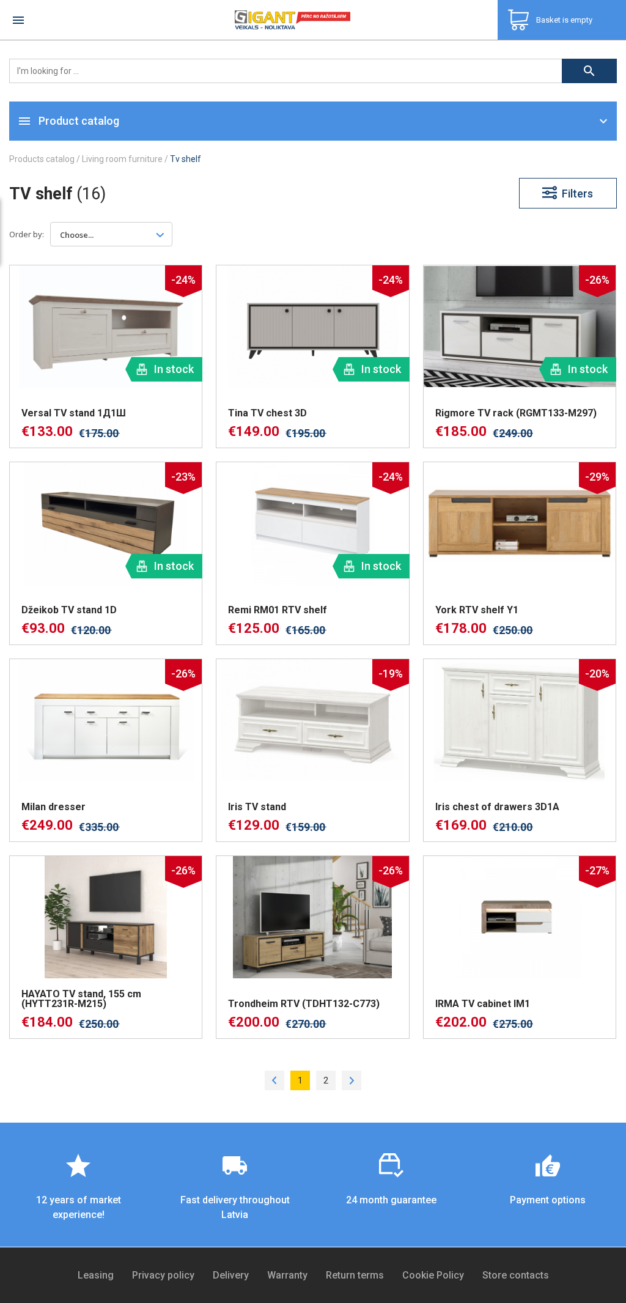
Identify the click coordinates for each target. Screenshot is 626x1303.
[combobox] (111, 234)
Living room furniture (122, 159)
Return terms (355, 1275)
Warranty (287, 1275)
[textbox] (83, 234)
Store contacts (515, 1275)
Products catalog (42, 159)
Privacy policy (163, 1275)
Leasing (96, 1275)
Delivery (231, 1275)
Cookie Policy (433, 1275)
